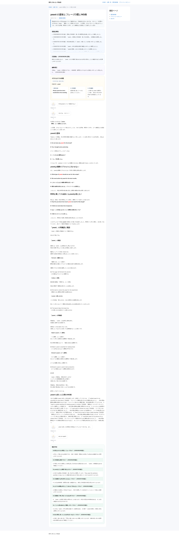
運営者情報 (115, 2)
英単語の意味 (62, 18)
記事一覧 (109, 2)
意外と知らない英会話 (55, 2)
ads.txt (112, 18)
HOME (104, 2)
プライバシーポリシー (124, 2)
